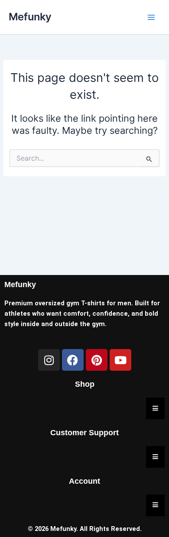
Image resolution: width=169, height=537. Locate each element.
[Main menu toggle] (151, 17)
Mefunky (30, 16)
